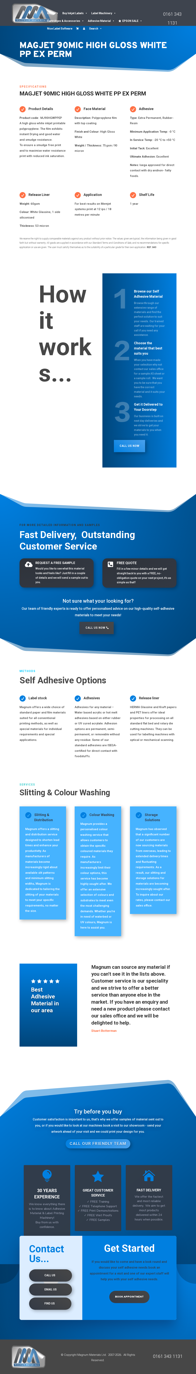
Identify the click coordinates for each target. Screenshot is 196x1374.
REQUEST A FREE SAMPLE (55, 563)
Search (93, 28)
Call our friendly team (98, 1143)
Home (51, 13)
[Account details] (84, 28)
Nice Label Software (59, 28)
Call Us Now (129, 445)
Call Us (49, 1275)
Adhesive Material (99, 20)
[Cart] (77, 28)
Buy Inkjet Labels (73, 13)
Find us (49, 1303)
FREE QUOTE (127, 563)
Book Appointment (129, 1296)
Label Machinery (101, 13)
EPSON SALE (130, 20)
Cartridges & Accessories (63, 20)
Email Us (50, 1289)
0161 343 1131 (168, 1356)
